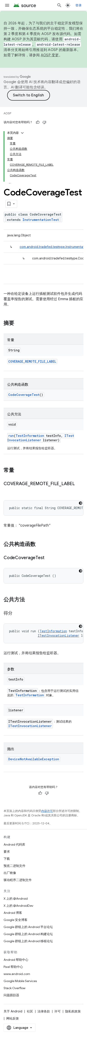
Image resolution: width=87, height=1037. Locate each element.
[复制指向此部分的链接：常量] (18, 470)
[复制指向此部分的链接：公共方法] (29, 600)
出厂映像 (10, 873)
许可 (57, 1011)
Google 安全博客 (15, 920)
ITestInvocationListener (40, 438)
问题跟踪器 (11, 995)
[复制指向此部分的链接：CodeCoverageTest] (48, 558)
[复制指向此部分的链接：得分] (16, 613)
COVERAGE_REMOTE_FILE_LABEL (32, 361)
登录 (78, 5)
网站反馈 (12, 1018)
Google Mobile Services (20, 981)
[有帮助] (37, 122)
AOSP (7, 113)
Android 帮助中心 (16, 960)
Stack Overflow (14, 988)
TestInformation (30, 436)
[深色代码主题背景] (80, 503)
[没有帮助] (44, 122)
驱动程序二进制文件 (18, 880)
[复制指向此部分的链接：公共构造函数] (40, 544)
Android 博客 (13, 913)
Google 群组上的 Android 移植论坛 (28, 941)
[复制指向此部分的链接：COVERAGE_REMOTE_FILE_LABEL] (8, 490)
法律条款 (43, 1011)
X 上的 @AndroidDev (18, 906)
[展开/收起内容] (22, 133)
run (11, 436)
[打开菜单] (7, 5)
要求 (7, 852)
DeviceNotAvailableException (33, 759)
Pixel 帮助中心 (13, 967)
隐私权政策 (73, 1011)
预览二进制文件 (14, 866)
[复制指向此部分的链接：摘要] (18, 323)
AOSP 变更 (50, 55)
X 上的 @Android (16, 899)
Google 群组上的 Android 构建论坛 (28, 934)
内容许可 (47, 811)
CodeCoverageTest (23, 395)
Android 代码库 (14, 844)
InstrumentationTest (41, 220)
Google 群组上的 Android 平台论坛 (28, 927)
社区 (30, 1011)
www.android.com (17, 974)
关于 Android (13, 1011)
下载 (7, 859)
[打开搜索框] (59, 5)
